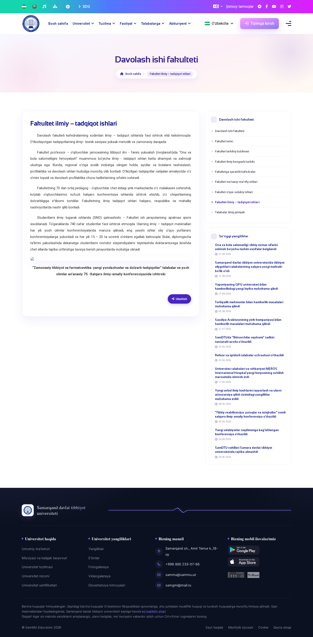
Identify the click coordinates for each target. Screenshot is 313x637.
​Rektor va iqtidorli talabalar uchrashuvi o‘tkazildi (249, 355)
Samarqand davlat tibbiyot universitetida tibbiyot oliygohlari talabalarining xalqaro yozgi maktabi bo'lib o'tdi (250, 267)
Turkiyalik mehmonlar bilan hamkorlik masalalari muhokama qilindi (249, 304)
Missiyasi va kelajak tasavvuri (44, 558)
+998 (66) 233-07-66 (182, 564)
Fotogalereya (98, 567)
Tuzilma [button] (105, 24)
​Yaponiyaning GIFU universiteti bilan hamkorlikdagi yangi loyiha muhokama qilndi (246, 286)
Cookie (263, 627)
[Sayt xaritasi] (55, 6)
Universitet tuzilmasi (37, 567)
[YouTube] (274, 6)
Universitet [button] (81, 24)
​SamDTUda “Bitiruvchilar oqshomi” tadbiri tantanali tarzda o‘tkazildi (244, 339)
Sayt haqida (214, 627)
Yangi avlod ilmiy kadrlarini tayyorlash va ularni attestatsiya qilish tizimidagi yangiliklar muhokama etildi (248, 394)
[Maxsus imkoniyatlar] (68, 6)
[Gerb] (34, 6)
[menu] (288, 23)
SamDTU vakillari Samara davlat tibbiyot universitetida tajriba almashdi (243, 449)
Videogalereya (99, 576)
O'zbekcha (220, 23)
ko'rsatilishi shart (154, 611)
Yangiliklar (96, 549)
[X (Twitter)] (289, 6)
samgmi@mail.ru (178, 585)
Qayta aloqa (282, 627)
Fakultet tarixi (224, 141)
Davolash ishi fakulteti (229, 131)
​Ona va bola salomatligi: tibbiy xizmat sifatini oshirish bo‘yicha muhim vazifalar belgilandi (246, 247)
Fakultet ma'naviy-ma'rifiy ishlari (236, 182)
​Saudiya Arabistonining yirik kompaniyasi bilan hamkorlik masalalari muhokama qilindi (248, 322)
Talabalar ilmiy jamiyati (230, 212)
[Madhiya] (44, 6)
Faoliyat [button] (126, 24)
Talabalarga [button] (150, 24)
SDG (86, 6)
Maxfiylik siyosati (240, 627)
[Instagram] (281, 6)
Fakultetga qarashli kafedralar (235, 171)
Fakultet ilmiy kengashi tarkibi (235, 161)
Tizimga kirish (262, 23)
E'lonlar (93, 558)
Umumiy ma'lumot (36, 549)
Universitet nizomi (35, 576)
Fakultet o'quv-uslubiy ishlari (234, 192)
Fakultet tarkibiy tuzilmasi (232, 151)
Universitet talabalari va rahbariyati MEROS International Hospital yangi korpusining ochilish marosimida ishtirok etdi (249, 373)
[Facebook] (267, 6)
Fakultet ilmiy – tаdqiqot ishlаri (237, 202)
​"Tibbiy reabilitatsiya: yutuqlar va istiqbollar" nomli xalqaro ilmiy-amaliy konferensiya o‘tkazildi (250, 414)
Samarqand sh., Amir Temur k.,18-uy (191, 551)
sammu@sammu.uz (180, 575)
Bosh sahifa (58, 24)
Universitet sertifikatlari (39, 585)
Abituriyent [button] (178, 24)
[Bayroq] (24, 6)
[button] (217, 6)
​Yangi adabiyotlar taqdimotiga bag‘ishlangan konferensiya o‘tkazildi (247, 432)
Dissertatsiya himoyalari (106, 585)
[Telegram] (259, 6)
